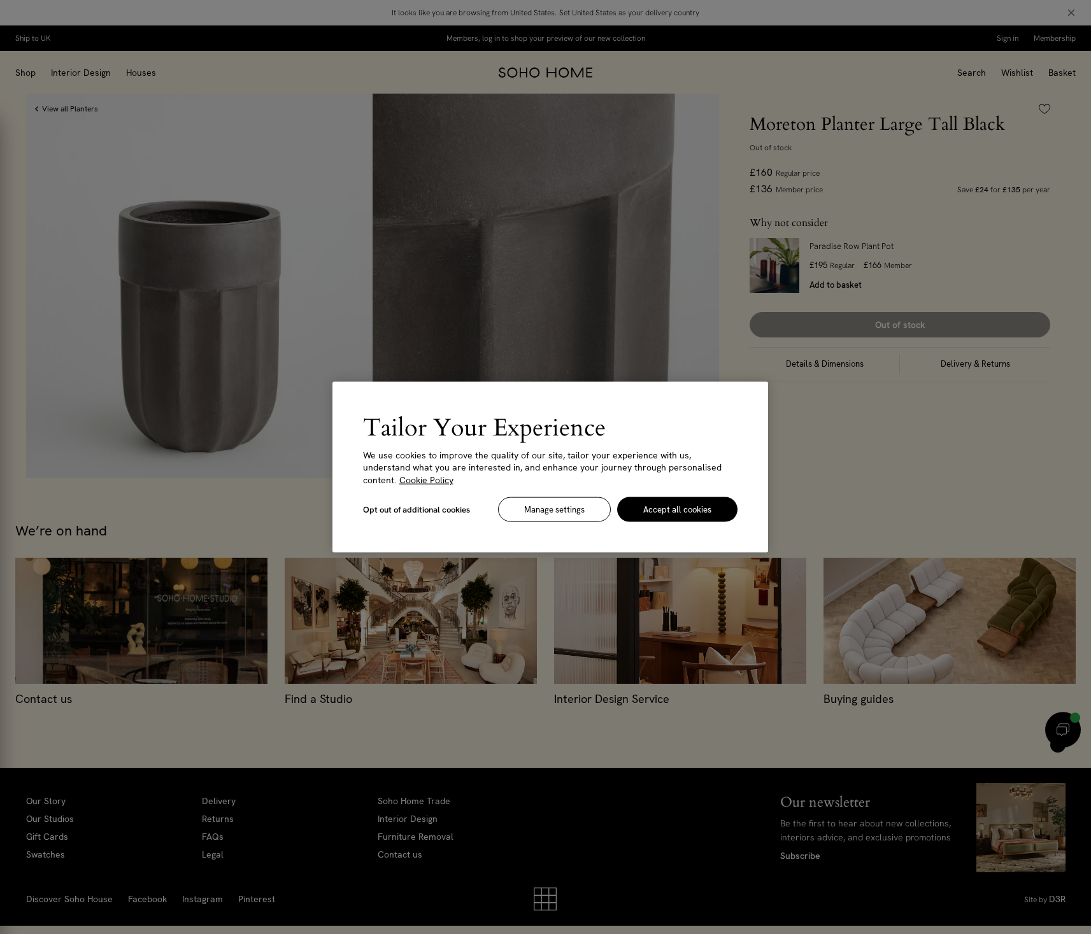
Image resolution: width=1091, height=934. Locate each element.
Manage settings (554, 509)
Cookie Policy (426, 479)
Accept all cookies (677, 509)
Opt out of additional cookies (416, 510)
